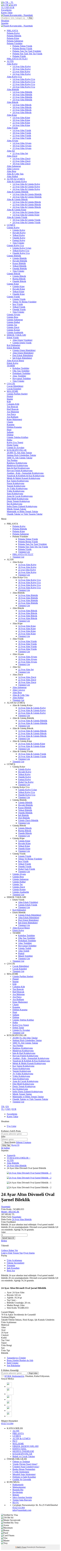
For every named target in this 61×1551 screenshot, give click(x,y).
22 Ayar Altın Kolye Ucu (23, 84)
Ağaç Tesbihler (19, 376)
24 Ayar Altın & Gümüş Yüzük (26, 222)
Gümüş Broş (12, 317)
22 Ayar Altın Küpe (21, 122)
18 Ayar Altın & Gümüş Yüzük (26, 220)
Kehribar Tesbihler (20, 368)
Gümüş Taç (12, 325)
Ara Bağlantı (12, 417)
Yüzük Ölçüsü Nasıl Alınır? (24, 1464)
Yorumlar (11, 1265)
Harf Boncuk (13, 409)
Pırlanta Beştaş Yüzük (22, 48)
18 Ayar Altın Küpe (21, 120)
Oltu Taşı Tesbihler (21, 371)
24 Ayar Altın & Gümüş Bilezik (26, 207)
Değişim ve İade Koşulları (24, 1477)
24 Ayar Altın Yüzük (21, 138)
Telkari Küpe (18, 291)
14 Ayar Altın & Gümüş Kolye (26, 184)
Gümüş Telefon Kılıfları (17, 437)
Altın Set (11, 151)
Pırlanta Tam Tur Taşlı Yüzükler (26, 51)
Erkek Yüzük (13, 337)
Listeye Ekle (7, 1253)
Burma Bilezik (19, 279)
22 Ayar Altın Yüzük (21, 135)
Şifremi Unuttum (23, 1142)
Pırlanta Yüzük (19, 56)
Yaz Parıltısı (12, 460)
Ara (30, 18)
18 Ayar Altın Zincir (21, 163)
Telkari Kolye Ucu (20, 250)
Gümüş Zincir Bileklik (28, 820)
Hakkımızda (17, 1484)
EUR (12, 7)
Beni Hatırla (10, 1142)
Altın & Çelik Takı (15, 174)
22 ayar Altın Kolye (21, 71)
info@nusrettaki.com (21, 1510)
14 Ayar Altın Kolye (21, 66)
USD (7, 7)
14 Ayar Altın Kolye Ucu (23, 79)
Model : (10, 1212)
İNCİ (14, 1441)
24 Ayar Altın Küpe (21, 125)
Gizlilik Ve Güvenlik (21, 1479)
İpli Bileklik (23, 815)
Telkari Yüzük (18, 307)
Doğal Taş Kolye (25, 782)
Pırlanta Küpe (13, 38)
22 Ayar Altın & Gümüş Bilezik (26, 204)
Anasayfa (11, 1155)
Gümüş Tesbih (24, 948)
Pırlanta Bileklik (14, 36)
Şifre (3, 1136)
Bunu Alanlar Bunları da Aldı (20, 1360)
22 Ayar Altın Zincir (21, 161)
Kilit (9, 401)
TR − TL (9, 2)
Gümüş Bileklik (14, 255)
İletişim (15, 1495)
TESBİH (11, 365)
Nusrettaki (5, 1206)
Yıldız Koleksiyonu (15, 491)
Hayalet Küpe (18, 289)
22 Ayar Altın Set (20, 153)
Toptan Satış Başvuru (22, 1500)
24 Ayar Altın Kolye (21, 74)
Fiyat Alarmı (29, 1253)
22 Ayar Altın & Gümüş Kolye (26, 186)
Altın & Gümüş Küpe (16, 209)
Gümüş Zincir (13, 327)
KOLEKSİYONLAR (17, 450)
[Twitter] (10, 1394)
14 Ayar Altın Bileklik (22, 92)
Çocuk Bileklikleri (15, 386)
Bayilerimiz (17, 1492)
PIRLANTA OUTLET (17, 59)
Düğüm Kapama (14, 427)
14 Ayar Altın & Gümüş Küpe (25, 215)
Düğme (10, 435)
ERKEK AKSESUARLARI (25, 1446)
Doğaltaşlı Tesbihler (21, 373)
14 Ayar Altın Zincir (21, 158)
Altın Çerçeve (13, 169)
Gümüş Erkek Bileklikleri (23, 350)
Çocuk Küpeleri (14, 389)
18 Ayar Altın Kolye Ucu (23, 82)
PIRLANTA (12, 30)
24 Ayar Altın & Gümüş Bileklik (27, 197)
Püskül (10, 396)
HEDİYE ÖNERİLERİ (23, 1451)
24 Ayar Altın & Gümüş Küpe (25, 212)
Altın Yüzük (12, 128)
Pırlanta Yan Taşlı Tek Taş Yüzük (27, 53)
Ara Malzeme (13, 412)
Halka (9, 440)
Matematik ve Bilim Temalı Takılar (22, 511)
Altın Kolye (12, 64)
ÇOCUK (11, 383)
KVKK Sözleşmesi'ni (14, 1376)
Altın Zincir (12, 156)
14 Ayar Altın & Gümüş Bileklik (27, 194)
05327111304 (7, 1423)
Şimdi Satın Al (8, 1238)
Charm (10, 422)
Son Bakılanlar (13, 1365)
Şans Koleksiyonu (15, 493)
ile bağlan (5, 1148)
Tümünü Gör (24, 552)
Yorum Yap (18, 1253)
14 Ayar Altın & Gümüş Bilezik (26, 202)
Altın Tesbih (23, 951)
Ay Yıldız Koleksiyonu (17, 488)
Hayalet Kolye (19, 232)
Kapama (10, 424)
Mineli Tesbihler (25, 956)
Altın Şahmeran (14, 166)
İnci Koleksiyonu (14, 504)
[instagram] (9, 1399)
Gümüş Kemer (13, 330)
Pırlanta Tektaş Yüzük (22, 46)
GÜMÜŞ (11, 225)
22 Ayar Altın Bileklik (22, 97)
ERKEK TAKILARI (16, 335)
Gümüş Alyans (13, 314)
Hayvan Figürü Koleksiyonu (19, 470)
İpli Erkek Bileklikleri (22, 358)
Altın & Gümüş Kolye (17, 181)
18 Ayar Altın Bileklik (22, 94)
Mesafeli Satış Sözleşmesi (23, 1474)
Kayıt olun (33, 1373)
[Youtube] (9, 1410)
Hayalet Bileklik (19, 261)
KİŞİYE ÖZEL (19, 1449)
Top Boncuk (12, 406)
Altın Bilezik (12, 102)
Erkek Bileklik (13, 348)
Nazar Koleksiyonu (15, 483)
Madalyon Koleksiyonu (17, 465)
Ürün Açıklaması (14, 1260)
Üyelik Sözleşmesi (20, 1472)
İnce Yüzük (17, 304)
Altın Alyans (12, 140)
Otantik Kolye (18, 238)
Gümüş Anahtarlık (15, 332)
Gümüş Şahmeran (15, 319)
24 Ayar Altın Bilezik (21, 112)
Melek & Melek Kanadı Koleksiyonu (23, 478)
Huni (9, 429)
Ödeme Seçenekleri (15, 1263)
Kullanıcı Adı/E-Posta (11, 1131)
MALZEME (12, 391)
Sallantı (10, 432)
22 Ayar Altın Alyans (21, 148)
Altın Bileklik (13, 89)
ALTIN (10, 61)
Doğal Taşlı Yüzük (26, 869)
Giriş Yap (6, 1145)
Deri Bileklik (24, 818)
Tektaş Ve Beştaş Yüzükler (24, 302)
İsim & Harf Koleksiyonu (18, 468)
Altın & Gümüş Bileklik (17, 192)
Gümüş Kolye (13, 227)
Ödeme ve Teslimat (21, 1461)
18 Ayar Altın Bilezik (21, 107)
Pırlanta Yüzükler (14, 43)
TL (2, 7)
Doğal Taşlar (12, 445)
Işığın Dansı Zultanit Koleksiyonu (22, 506)
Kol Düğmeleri (13, 345)
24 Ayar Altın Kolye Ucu (23, 87)
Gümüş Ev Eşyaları (15, 447)
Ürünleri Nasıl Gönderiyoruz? (25, 1466)
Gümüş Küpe (13, 284)
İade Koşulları (13, 1268)
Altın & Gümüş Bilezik (17, 199)
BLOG (15, 1502)
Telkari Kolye (18, 235)
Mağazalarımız (19, 1487)
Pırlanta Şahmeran (15, 41)
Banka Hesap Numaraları (23, 1469)
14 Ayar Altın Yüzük (21, 130)
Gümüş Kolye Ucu (15, 245)
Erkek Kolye (12, 363)
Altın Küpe (12, 115)
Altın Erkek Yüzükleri (22, 340)
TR (7, 5)
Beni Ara (11, 1270)
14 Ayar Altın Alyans (21, 143)
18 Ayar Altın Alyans (21, 146)
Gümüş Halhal (13, 322)
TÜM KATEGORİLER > (18, 1158)
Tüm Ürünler (18, 243)
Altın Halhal (12, 176)
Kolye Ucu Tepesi (15, 442)
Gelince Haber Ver (9, 1250)
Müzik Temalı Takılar (16, 509)
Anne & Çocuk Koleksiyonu (20, 496)
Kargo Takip (6, 12)
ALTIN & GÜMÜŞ (16, 179)
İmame (10, 399)
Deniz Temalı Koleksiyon (18, 501)
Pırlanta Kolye (13, 33)
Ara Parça (11, 414)
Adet (3, 1232)
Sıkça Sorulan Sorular (22, 1497)
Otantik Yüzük (19, 309)
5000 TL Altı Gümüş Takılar (19, 458)
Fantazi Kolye (18, 240)
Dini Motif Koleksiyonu (17, 498)
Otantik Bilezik (19, 281)
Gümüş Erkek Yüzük (21, 342)
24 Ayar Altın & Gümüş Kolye (26, 189)
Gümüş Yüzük (13, 296)
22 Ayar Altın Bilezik (21, 110)
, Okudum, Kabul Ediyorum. (27, 1376)
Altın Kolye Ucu (14, 76)
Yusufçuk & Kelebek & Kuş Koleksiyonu (25, 475)
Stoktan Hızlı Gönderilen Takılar (21, 455)
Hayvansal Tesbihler (21, 378)
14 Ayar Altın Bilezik (21, 105)
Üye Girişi (11, 1126)
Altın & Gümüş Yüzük (17, 217)
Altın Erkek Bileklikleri (22, 353)
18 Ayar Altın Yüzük (21, 133)
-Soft (17, 1547)
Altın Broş (11, 171)
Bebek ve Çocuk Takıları (23, 1456)
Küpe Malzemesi (14, 419)
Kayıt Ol (15, 1145)
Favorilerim (6, 10)
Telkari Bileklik (19, 266)
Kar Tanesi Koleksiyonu (18, 481)
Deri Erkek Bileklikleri (22, 355)
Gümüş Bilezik (13, 273)
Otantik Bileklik (19, 268)
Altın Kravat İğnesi (15, 360)
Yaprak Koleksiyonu (16, 486)
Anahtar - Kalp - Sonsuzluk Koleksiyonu (25, 473)
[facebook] (9, 1386)
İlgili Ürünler (12, 1363)
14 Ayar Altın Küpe (21, 117)
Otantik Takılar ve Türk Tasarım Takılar (24, 514)
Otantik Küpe (18, 294)
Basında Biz (17, 1489)
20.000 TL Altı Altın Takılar (19, 452)
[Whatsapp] (9, 1416)
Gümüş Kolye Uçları (21, 248)
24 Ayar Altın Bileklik (22, 99)
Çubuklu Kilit (13, 404)
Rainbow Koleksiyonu (17, 463)
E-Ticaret (23, 1547)
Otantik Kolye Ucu (21, 253)
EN (15, 5)
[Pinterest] (9, 1405)
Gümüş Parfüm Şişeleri (17, 394)
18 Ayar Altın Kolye (21, 69)
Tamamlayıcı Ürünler (16, 1358)
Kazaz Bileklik (19, 263)
